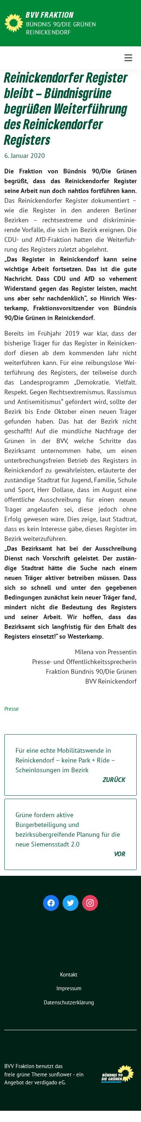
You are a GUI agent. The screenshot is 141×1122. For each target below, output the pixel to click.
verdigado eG (49, 1082)
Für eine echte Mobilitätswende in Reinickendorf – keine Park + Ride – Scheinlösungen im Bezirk (70, 765)
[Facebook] (51, 903)
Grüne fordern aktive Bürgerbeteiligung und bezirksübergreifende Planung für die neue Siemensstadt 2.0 (70, 834)
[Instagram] (90, 903)
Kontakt (68, 974)
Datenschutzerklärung (69, 1002)
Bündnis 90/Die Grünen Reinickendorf (61, 28)
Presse (11, 708)
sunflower (60, 1074)
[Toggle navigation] (128, 58)
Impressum (68, 988)
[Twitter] (70, 903)
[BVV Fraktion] (13, 22)
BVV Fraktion (50, 14)
